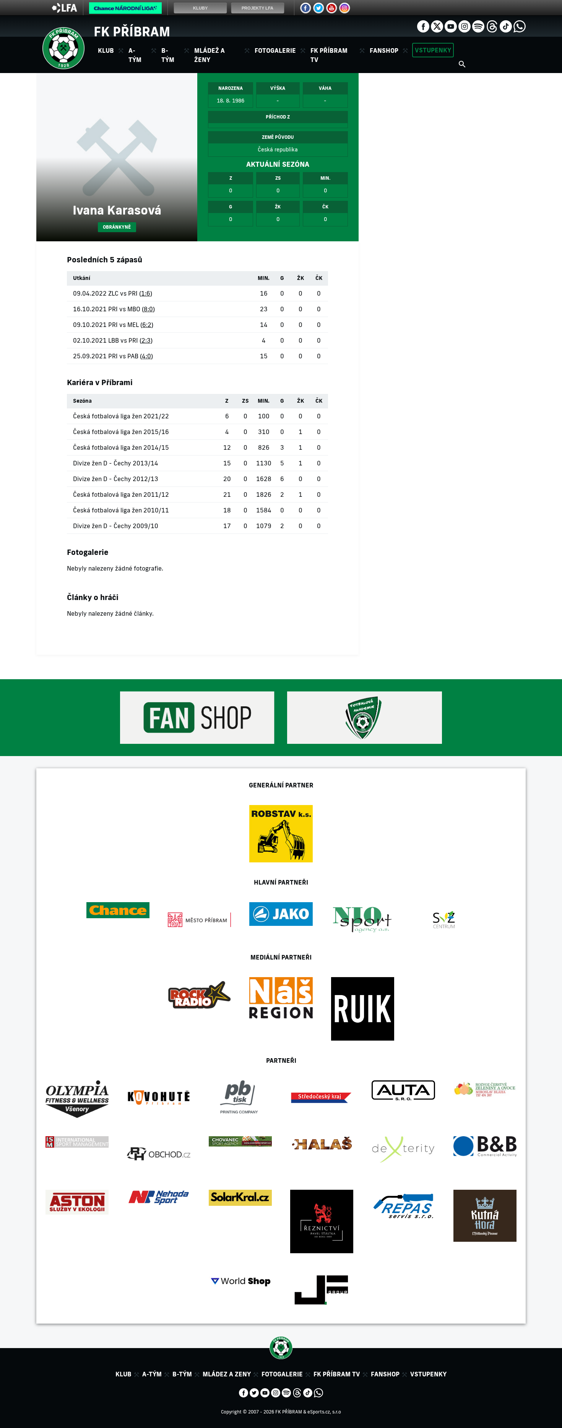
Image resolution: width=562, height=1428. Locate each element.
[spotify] (478, 25)
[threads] (492, 25)
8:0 (148, 309)
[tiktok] (506, 25)
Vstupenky (433, 50)
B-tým (182, 1374)
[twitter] (437, 25)
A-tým (152, 1374)
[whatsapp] (519, 25)
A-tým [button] (134, 55)
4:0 (146, 356)
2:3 (146, 340)
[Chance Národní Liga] (125, 10)
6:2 (146, 325)
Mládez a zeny (227, 1374)
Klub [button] (106, 50)
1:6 (145, 293)
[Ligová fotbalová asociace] (64, 10)
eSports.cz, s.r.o (324, 1412)
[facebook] (423, 25)
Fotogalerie (275, 50)
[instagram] (464, 25)
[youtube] (451, 25)
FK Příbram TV (329, 55)
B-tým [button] (167, 55)
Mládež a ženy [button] (209, 55)
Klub (123, 1374)
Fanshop (384, 50)
